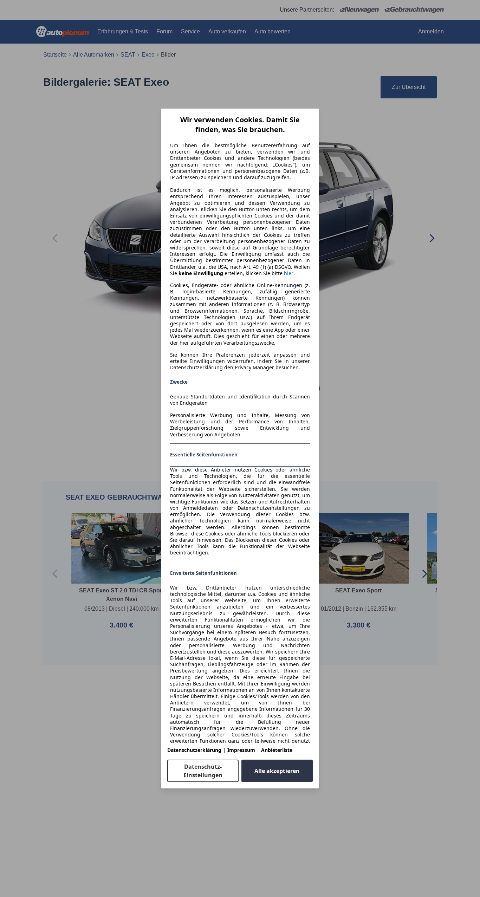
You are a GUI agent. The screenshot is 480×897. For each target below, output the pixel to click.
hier (288, 273)
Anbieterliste (276, 750)
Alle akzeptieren (277, 771)
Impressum (241, 750)
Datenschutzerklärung (194, 750)
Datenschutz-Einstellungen (202, 771)
